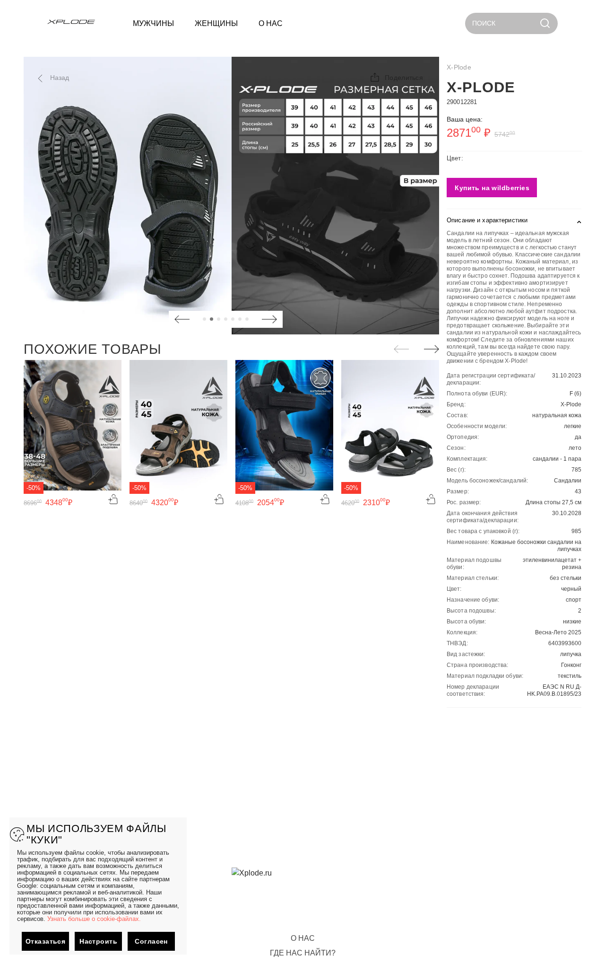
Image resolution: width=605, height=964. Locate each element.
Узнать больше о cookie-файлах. (94, 918)
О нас (303, 938)
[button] (396, 77)
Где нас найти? (303, 953)
